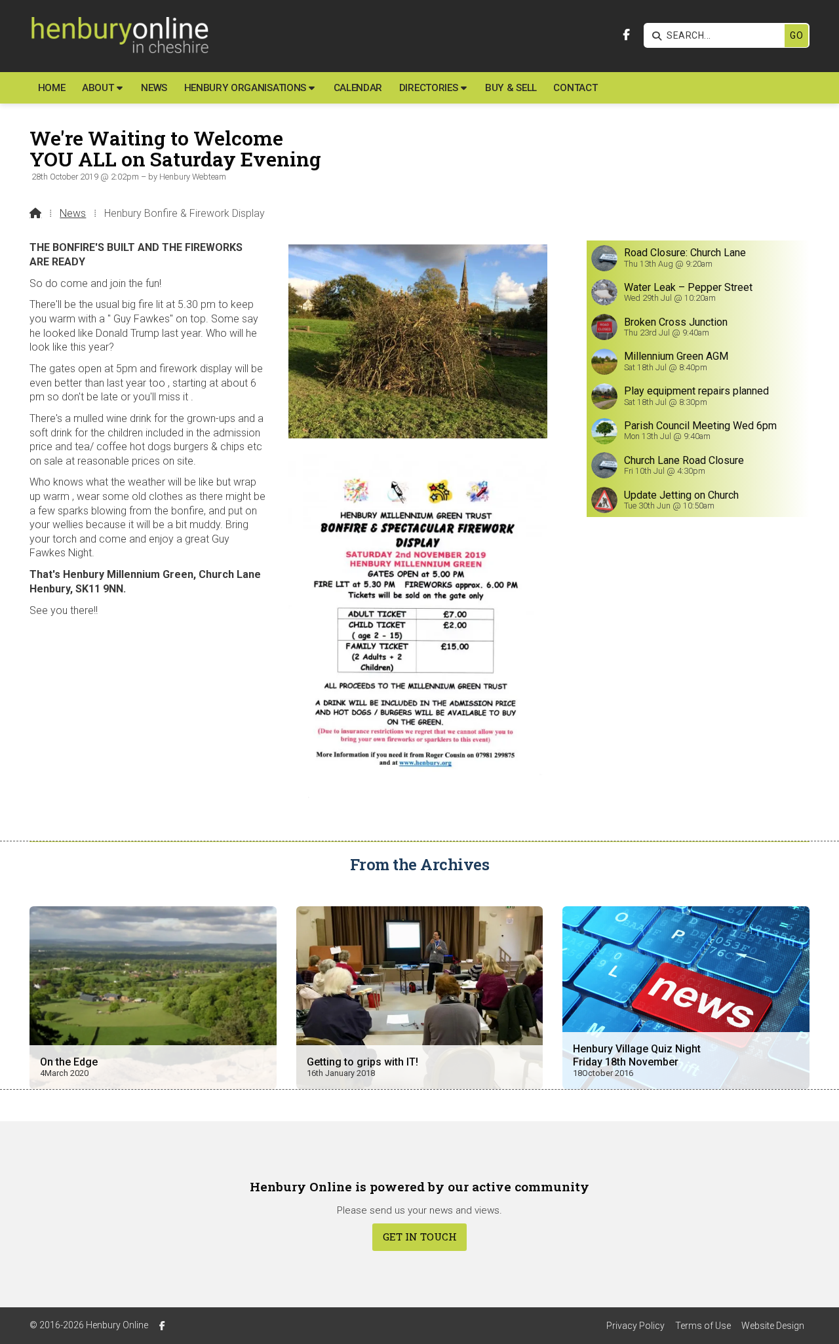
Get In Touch (420, 1236)
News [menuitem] (154, 88)
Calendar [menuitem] (358, 88)
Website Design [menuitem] (772, 1325)
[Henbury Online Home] (118, 36)
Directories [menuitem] (428, 88)
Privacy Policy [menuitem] (635, 1325)
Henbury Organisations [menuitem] (245, 88)
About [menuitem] (97, 88)
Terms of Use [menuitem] (703, 1325)
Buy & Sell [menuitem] (511, 88)
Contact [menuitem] (575, 88)
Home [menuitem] (52, 88)
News (73, 213)
